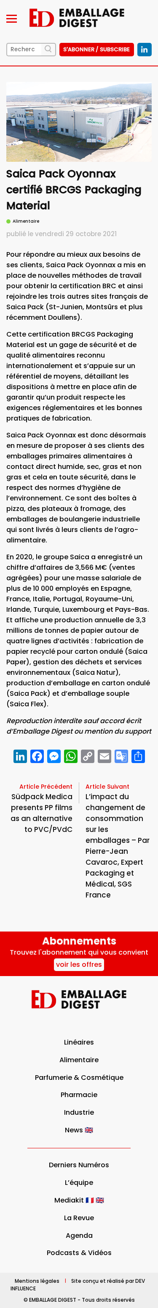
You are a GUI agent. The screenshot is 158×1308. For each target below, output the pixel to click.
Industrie (79, 1112)
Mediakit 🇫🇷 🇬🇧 (79, 1200)
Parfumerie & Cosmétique (79, 1077)
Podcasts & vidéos (79, 1253)
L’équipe (79, 1182)
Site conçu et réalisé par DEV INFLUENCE (78, 1284)
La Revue (79, 1218)
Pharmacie (79, 1095)
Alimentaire (79, 1060)
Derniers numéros (79, 1165)
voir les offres (79, 964)
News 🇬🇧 (79, 1130)
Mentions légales (37, 1280)
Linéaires (79, 1042)
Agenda (79, 1235)
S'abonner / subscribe (96, 49)
